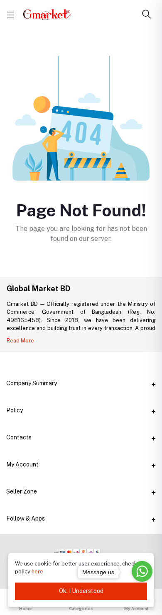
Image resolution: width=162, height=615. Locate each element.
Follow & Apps (25, 518)
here (37, 571)
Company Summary (31, 383)
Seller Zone (21, 491)
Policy (14, 410)
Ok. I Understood (81, 591)
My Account (22, 464)
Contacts (19, 437)
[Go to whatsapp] (142, 571)
